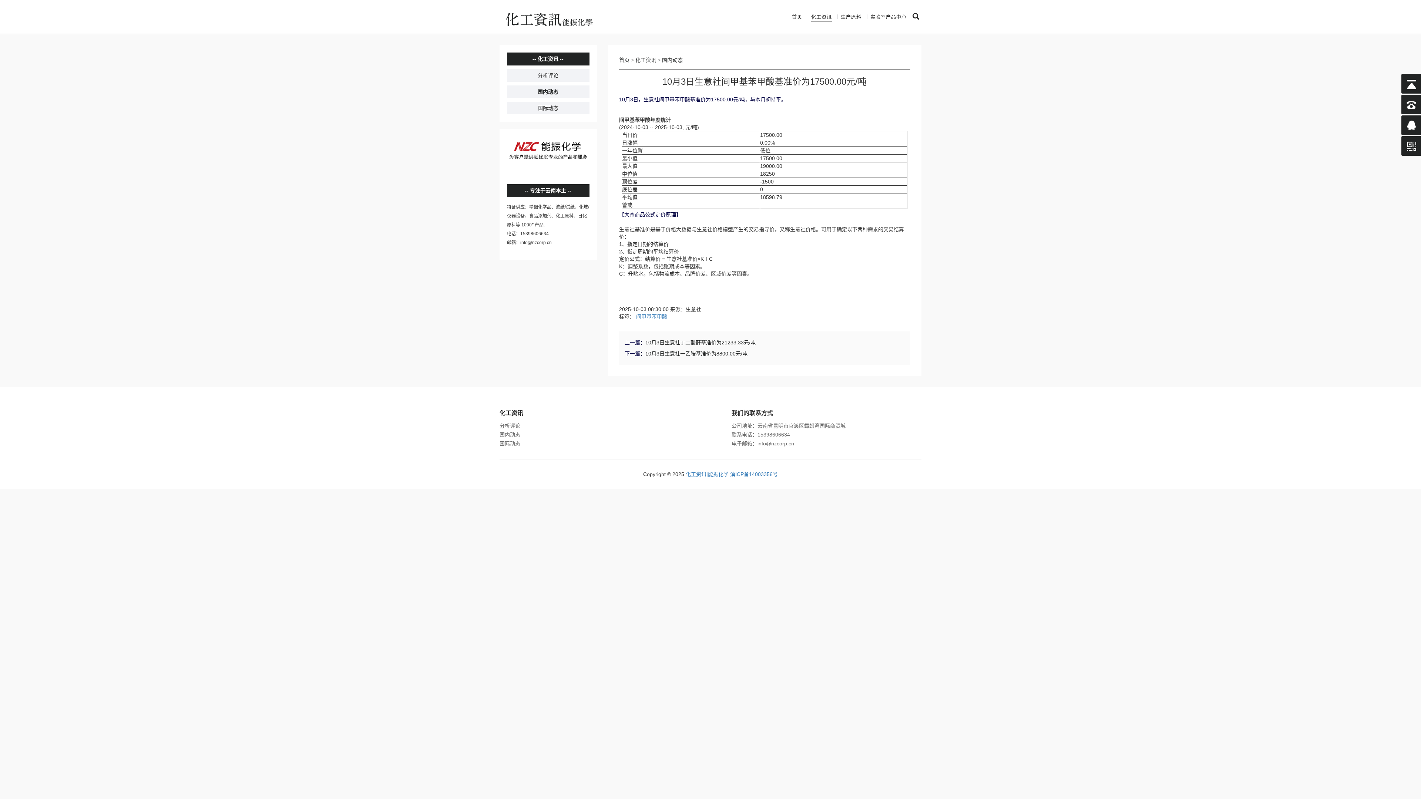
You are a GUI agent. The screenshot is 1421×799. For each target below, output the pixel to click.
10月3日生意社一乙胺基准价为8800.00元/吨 (696, 354)
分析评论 (548, 75)
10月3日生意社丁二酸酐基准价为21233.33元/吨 (700, 342)
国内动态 (548, 92)
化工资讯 (821, 17)
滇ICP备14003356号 (754, 474)
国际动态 (548, 108)
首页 (797, 17)
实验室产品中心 (888, 17)
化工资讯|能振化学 (707, 474)
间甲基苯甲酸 (651, 317)
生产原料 (851, 17)
